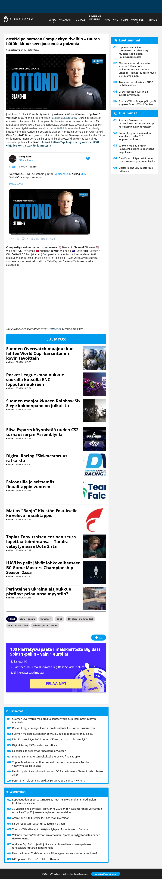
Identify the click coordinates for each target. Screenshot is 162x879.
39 (27, 238)
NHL (115, 19)
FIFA (107, 19)
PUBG (124, 19)
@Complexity (26, 160)
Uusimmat (16, 711)
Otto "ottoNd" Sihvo (18, 625)
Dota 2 (80, 19)
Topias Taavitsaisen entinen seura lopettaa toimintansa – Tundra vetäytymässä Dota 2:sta (41, 541)
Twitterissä (54, 329)
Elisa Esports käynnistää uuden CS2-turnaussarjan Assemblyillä (43, 432)
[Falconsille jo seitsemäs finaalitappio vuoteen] (94, 491)
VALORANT (66, 19)
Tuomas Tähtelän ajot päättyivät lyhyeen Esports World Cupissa (50, 829)
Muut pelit (138, 19)
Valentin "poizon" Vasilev (45, 625)
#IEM (84, 174)
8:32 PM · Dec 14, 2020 (43, 238)
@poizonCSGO (62, 174)
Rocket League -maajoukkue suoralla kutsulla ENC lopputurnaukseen (35, 379)
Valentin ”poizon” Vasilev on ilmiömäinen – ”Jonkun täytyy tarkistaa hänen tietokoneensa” (56, 836)
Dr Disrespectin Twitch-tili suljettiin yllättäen (38, 823)
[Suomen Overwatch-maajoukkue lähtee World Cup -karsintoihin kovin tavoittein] (94, 358)
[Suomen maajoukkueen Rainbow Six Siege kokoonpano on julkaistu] (94, 410)
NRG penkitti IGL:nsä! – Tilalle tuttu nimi (35, 859)
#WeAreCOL (16, 184)
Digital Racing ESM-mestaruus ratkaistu (36, 458)
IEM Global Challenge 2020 (80, 618)
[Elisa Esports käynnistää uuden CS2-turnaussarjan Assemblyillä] (94, 439)
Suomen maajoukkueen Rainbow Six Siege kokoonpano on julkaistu (43, 403)
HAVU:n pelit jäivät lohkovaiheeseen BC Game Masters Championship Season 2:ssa (43, 567)
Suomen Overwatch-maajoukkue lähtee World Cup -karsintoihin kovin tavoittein (39, 353)
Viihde (153, 19)
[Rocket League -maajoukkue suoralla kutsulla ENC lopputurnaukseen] (94, 384)
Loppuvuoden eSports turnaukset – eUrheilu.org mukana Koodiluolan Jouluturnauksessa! (54, 801)
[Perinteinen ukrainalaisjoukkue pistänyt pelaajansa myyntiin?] (94, 598)
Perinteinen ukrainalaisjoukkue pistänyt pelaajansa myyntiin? (38, 591)
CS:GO (52, 19)
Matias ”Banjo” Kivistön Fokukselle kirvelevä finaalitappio (42, 513)
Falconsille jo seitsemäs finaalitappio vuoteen (30, 484)
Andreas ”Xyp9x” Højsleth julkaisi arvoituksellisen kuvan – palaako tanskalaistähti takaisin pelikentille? (51, 845)
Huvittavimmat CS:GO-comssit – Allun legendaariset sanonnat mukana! (54, 853)
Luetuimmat (17, 791)
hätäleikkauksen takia (63, 117)
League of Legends (95, 18)
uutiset (10, 362)
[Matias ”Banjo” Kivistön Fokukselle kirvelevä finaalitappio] (94, 520)
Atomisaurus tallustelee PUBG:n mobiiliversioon (40, 818)
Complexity (45, 618)
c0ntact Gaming (27, 618)
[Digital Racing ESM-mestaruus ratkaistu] (94, 465)
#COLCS (13, 167)
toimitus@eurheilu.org (105, 874)
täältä (60, 128)
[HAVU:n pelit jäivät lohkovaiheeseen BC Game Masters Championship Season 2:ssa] (94, 572)
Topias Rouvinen (14, 49)
